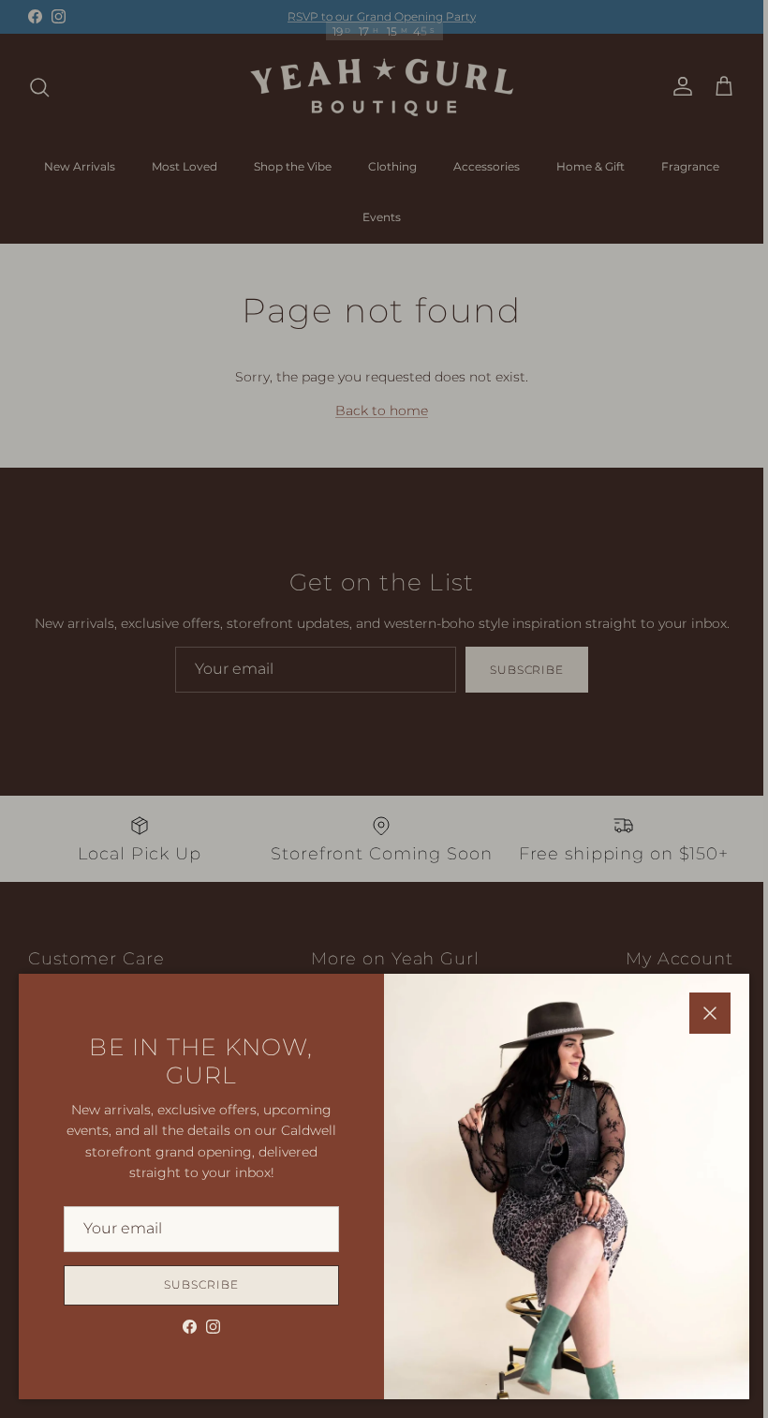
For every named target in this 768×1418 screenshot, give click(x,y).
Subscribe (201, 1284)
